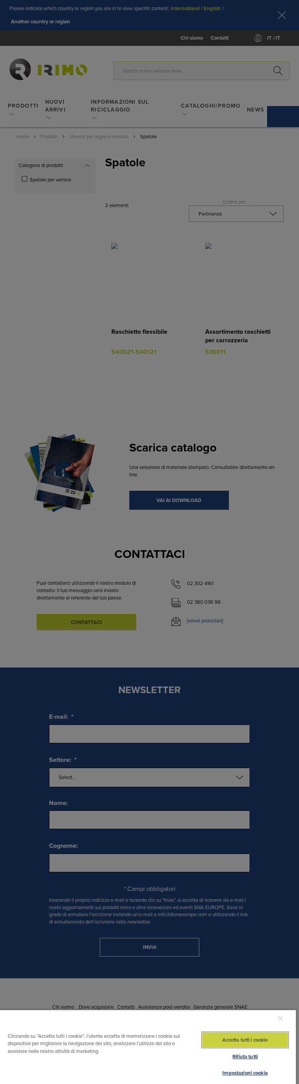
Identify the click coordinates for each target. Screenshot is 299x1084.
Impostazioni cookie (244, 1073)
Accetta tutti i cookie (245, 1040)
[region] (148, 1046)
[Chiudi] (280, 1018)
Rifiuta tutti (245, 1056)
